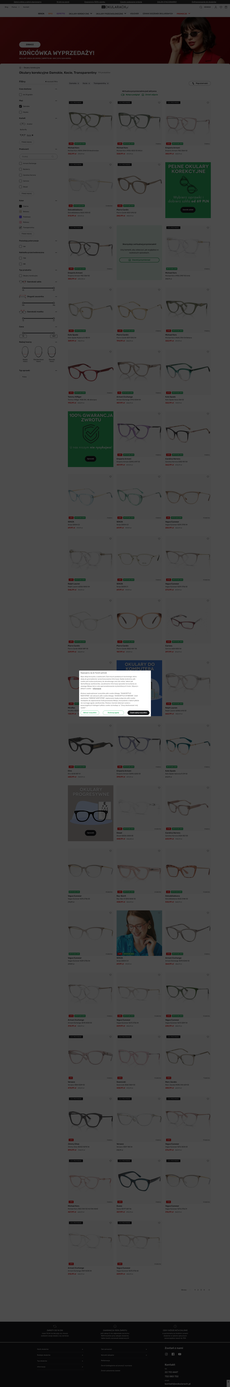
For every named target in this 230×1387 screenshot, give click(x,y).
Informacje (97, 689)
